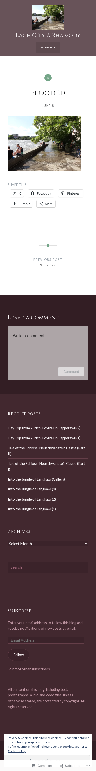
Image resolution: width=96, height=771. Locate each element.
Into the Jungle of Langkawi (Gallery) (36, 479)
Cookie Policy (17, 751)
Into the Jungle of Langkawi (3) (32, 489)
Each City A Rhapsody (48, 35)
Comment (71, 371)
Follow (19, 655)
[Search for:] (48, 567)
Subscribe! (20, 611)
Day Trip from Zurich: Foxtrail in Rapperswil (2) (44, 428)
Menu (50, 47)
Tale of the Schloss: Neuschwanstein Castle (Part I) (46, 466)
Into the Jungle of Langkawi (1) (32, 509)
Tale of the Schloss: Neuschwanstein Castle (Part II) (46, 451)
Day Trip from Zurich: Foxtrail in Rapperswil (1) (44, 438)
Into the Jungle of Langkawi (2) (32, 499)
